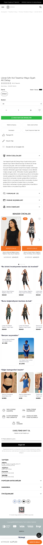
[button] (18, 264)
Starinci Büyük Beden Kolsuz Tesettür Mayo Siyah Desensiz (11, 253)
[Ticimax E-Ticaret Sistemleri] (21, 538)
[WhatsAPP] (28, 501)
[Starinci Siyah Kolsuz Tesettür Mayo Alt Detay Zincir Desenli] (32, 231)
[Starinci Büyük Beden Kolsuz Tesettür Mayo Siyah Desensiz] (11, 231)
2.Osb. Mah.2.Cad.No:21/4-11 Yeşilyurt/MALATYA (11, 464)
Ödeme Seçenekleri (14, 200)
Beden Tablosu (34, 89)
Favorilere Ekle (18, 218)
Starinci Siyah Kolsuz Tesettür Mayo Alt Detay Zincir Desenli (32, 253)
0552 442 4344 (7, 469)
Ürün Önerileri (13, 207)
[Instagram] (19, 501)
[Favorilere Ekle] (39, 110)
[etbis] (21, 510)
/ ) (17, 83)
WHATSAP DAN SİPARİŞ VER (22, 118)
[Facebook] (15, 501)
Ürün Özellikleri (13, 156)
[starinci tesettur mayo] (11, 7)
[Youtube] (24, 501)
